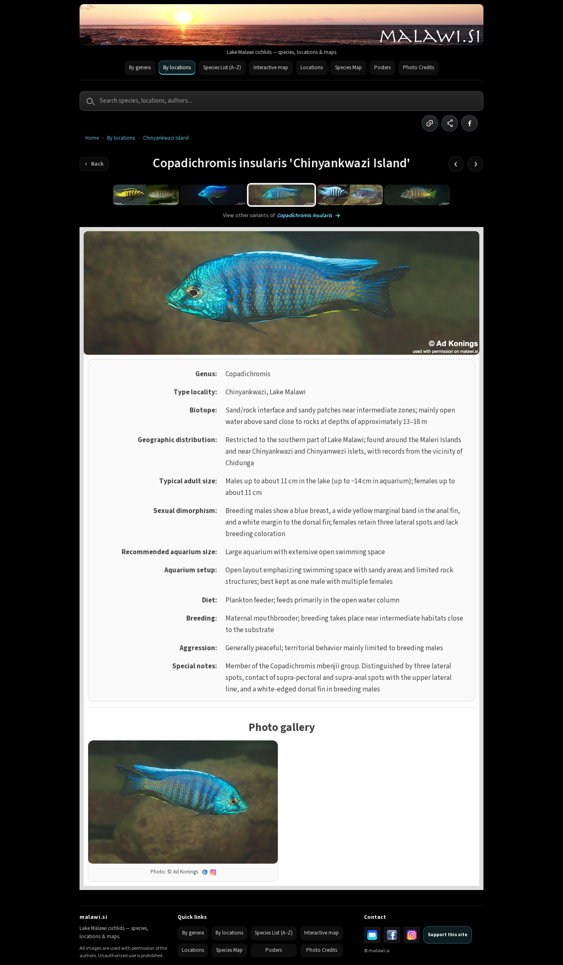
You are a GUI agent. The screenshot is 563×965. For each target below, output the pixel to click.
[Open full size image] (183, 802)
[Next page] (475, 164)
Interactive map (270, 67)
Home (92, 138)
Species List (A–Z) (222, 67)
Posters (382, 67)
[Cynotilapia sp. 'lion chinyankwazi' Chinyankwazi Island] (417, 195)
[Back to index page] (94, 164)
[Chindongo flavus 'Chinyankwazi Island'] (146, 195)
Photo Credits (418, 67)
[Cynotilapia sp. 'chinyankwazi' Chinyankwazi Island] (350, 195)
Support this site (447, 934)
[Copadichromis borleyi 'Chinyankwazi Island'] (213, 195)
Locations (311, 67)
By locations (177, 67)
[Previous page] (456, 164)
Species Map (348, 67)
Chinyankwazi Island (166, 138)
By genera (140, 67)
